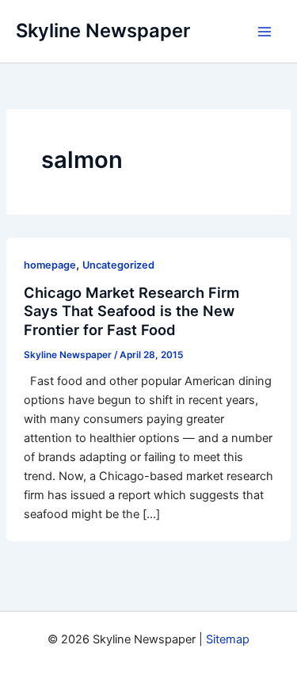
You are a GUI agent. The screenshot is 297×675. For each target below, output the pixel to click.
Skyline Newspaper (103, 30)
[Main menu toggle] (264, 31)
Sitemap (227, 639)
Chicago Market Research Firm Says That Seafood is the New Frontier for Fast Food (131, 311)
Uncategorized (118, 265)
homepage (50, 265)
